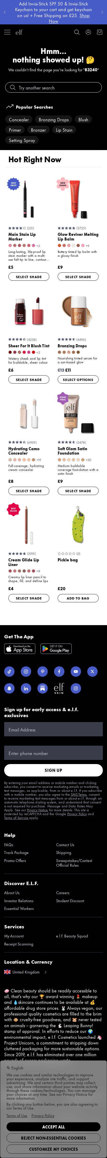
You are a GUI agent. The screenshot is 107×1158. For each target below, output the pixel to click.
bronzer (38, 129)
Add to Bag (78, 598)
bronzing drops (54, 119)
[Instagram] (26, 671)
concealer (19, 119)
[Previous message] (5, 12)
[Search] (77, 32)
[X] (92, 671)
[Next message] (102, 12)
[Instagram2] (76, 688)
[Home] (19, 32)
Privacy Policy (77, 813)
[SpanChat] (9, 688)
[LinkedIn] (26, 688)
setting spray (22, 140)
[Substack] (42, 688)
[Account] (88, 32)
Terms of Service (16, 817)
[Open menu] (7, 32)
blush (83, 119)
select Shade (29, 276)
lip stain (64, 129)
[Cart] (100, 32)
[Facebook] (59, 671)
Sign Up (53, 770)
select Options (78, 379)
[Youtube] (76, 671)
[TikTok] (9, 671)
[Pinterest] (42, 671)
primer (15, 129)
